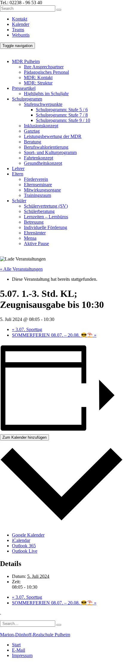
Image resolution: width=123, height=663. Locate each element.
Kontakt (19, 18)
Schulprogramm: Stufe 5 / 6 (62, 109)
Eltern (17, 173)
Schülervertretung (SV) (46, 206)
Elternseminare (38, 184)
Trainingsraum (37, 195)
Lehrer (18, 168)
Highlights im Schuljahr (46, 93)
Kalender (20, 24)
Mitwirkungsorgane (42, 189)
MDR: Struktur (38, 82)
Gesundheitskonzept (43, 163)
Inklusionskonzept (41, 125)
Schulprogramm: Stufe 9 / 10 (63, 120)
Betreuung (34, 222)
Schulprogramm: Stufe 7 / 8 (62, 114)
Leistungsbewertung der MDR (53, 136)
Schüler (19, 200)
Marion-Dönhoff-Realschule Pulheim (35, 634)
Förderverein (36, 179)
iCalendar (21, 540)
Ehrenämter (35, 232)
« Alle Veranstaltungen (21, 269)
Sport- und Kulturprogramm (50, 152)
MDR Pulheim (26, 61)
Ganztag (32, 131)
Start (16, 644)
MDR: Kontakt (38, 77)
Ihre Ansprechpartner (44, 66)
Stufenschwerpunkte (43, 104)
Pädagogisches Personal (46, 72)
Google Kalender (28, 534)
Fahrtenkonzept (38, 157)
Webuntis (21, 34)
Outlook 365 (24, 545)
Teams (18, 29)
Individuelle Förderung (45, 227)
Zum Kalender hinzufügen (24, 437)
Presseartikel (24, 88)
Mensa (30, 238)
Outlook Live (24, 551)
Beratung (32, 141)
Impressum (22, 655)
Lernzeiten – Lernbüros (46, 216)
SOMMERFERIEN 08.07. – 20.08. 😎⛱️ (54, 335)
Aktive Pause (36, 243)
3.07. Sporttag (27, 329)
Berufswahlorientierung (46, 147)
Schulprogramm (27, 98)
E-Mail (18, 650)
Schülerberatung (39, 211)
